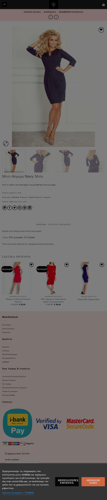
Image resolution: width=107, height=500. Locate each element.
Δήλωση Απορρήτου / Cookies (18, 492)
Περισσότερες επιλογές (68, 482)
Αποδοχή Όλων (93, 482)
